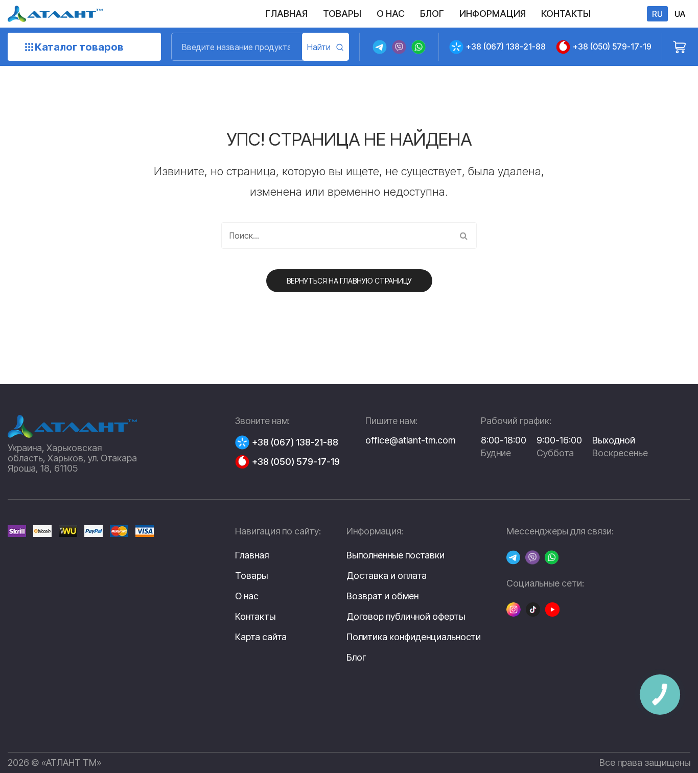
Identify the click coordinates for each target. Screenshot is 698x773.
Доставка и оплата (386, 576)
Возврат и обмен (382, 596)
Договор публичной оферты (405, 617)
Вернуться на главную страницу (349, 280)
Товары (251, 575)
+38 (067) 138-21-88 (506, 46)
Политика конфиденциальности (413, 637)
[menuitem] (287, 14)
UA (679, 14)
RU (657, 14)
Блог (356, 657)
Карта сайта (261, 636)
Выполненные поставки (395, 555)
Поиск (325, 47)
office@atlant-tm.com (410, 440)
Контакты (255, 616)
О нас (247, 596)
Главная (252, 555)
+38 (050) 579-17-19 (612, 46)
